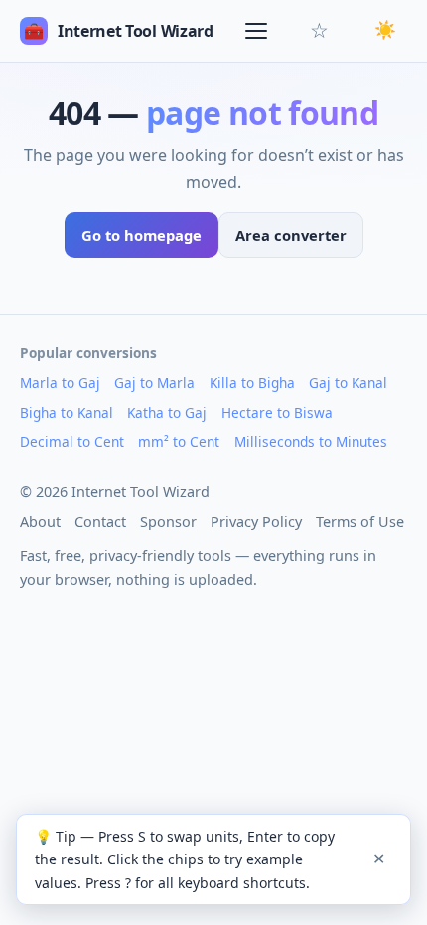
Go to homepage (141, 235)
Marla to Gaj (60, 382)
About (40, 521)
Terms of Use (360, 521)
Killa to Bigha (252, 382)
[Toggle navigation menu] (258, 31)
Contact (100, 521)
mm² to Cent (178, 441)
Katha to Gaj (167, 412)
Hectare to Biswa (277, 412)
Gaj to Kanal (348, 382)
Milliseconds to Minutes (310, 441)
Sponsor (168, 521)
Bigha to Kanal (66, 412)
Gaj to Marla (154, 382)
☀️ (385, 30)
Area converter (291, 235)
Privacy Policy (256, 521)
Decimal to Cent (72, 441)
